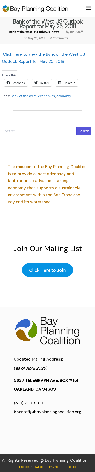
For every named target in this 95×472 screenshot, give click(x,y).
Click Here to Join (47, 270)
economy (63, 95)
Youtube (71, 467)
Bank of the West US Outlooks (29, 32)
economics (46, 95)
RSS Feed (54, 467)
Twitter (39, 467)
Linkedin (24, 467)
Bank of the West (23, 95)
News (55, 32)
